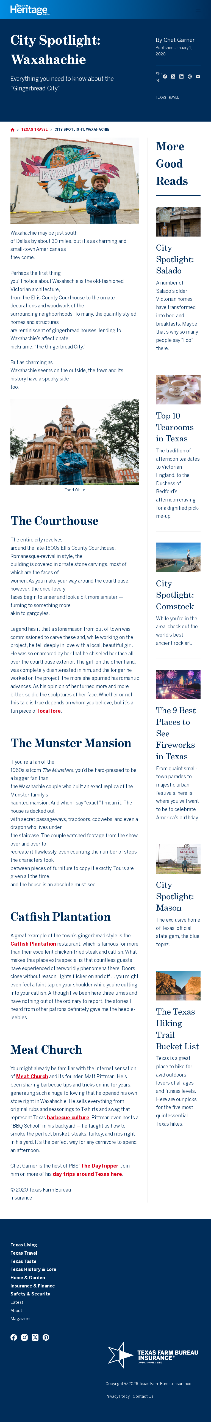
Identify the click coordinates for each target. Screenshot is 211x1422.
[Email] (198, 76)
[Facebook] (165, 76)
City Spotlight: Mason (175, 896)
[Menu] (198, 9)
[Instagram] (24, 1337)
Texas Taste (23, 1262)
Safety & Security (30, 1294)
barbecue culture (68, 1118)
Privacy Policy (118, 1397)
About (16, 1311)
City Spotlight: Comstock (175, 594)
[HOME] (12, 130)
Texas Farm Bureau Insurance (165, 1384)
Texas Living (23, 1245)
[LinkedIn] (181, 76)
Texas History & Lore (33, 1270)
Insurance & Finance (32, 1286)
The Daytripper (99, 1166)
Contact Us (143, 1397)
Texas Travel (167, 97)
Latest (16, 1303)
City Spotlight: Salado (175, 259)
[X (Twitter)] (173, 76)
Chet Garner (179, 40)
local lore (49, 711)
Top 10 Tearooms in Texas (175, 426)
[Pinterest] (190, 76)
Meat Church (32, 1077)
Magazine (20, 1319)
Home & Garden (27, 1278)
